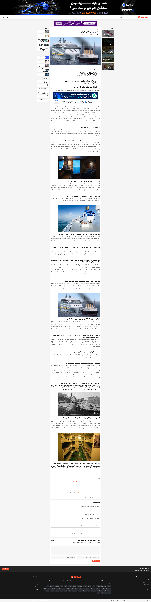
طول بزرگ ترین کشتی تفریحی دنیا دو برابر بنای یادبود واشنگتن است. (88, 72)
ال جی (62, 586)
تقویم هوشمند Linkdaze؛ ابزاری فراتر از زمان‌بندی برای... (41, 36)
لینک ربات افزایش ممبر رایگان (42, 100)
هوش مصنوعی (74, 590)
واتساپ (66, 590)
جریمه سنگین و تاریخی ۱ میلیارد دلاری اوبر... (41, 31)
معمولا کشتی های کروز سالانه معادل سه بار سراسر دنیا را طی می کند (88, 74)
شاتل (45, 588)
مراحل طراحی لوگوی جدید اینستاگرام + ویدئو (109, 68)
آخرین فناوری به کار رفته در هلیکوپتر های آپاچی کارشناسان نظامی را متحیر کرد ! (86, 481)
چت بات (47, 590)
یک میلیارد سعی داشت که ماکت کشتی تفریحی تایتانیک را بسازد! (88, 79)
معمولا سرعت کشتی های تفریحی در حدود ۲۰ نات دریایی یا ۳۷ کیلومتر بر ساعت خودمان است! (84, 76)
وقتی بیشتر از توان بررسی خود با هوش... (42, 57)
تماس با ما (36, 584)
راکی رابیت (58, 588)
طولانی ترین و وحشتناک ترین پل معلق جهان (108, 52)
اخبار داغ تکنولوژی (146, 582)
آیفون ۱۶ (89, 586)
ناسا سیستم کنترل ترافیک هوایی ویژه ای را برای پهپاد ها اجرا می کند (87, 484)
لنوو (105, 590)
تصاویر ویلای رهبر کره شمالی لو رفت (108, 60)
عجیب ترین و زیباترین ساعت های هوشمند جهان (108, 35)
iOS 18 (109, 586)
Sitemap (36, 589)
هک (69, 590)
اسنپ (66, 586)
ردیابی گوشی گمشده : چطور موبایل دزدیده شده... (42, 96)
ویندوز (62, 590)
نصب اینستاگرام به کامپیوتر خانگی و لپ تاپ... (42, 85)
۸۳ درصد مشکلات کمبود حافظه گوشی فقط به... (41, 61)
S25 (105, 586)
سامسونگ (53, 588)
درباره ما (36, 582)
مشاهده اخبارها (5, 568)
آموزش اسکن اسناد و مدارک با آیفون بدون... (41, 65)
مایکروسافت (93, 590)
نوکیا (89, 590)
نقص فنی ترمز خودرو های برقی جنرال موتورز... (41, 45)
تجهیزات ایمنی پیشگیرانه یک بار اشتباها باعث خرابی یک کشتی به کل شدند (87, 86)
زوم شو (98, 29)
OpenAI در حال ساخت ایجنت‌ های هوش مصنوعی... (41, 49)
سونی (48, 588)
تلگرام (76, 588)
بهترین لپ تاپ (86, 588)
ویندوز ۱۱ (52, 590)
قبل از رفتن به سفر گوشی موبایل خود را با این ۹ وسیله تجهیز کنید (87, 518)
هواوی (80, 590)
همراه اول (84, 590)
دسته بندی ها (114, 17)
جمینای (63, 588)
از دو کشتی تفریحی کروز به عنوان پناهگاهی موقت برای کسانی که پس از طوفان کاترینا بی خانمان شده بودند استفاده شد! (81, 81)
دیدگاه (98, 545)
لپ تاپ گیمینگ (99, 590)
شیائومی (108, 590)
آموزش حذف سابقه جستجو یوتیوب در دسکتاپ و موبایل (139, 589)
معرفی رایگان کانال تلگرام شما (41, 82)
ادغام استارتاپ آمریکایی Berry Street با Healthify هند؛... (41, 40)
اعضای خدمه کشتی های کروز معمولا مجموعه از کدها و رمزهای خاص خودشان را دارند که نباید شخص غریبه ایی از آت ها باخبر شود (79, 78)
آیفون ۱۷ (85, 586)
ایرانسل (103, 588)
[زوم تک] (143, 17)
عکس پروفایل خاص (96, 530)
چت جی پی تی (107, 593)
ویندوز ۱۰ (57, 590)
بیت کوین (80, 588)
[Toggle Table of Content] (97, 69)
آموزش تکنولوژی (146, 580)
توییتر (72, 588)
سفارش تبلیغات (35, 580)
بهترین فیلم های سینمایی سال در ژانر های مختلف (90, 514)
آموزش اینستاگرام (100, 586)
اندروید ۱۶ (51, 586)
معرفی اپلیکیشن (146, 587)
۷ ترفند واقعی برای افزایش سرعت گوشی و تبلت (90, 506)
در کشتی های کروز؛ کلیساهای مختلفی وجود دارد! (90, 82)
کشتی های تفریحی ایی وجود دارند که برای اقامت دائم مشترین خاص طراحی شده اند (85, 85)
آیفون (94, 586)
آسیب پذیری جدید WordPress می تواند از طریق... (41, 70)
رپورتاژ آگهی (36, 587)
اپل (47, 586)
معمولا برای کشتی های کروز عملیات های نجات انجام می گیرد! (89, 83)
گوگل (102, 593)
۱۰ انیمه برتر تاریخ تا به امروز (94, 522)
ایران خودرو (108, 588)
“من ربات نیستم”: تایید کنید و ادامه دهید (42, 93)
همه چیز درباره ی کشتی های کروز (92, 71)
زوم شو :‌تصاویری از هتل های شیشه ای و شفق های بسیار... (108, 43)
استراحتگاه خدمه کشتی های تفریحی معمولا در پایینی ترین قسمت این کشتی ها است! (85, 87)
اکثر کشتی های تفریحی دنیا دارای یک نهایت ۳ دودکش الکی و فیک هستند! (87, 75)
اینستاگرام (92, 588)
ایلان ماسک (98, 588)
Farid (97, 34)
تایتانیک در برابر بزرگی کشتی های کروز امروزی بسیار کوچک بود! (88, 80)
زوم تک (120, 17)
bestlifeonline (95, 473)
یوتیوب (98, 593)
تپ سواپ (68, 588)
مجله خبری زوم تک (92, 107)
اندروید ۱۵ (57, 586)
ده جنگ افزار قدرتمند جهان (94, 510)
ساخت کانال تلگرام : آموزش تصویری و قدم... (42, 89)
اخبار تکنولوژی (146, 584)
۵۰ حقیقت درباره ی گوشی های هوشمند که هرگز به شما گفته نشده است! (86, 533)
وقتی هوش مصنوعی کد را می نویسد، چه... (41, 74)
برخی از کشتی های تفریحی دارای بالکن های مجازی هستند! (89, 73)
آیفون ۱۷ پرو (80, 586)
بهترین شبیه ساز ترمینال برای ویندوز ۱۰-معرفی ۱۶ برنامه (89, 526)
